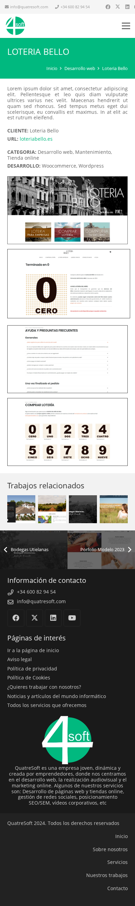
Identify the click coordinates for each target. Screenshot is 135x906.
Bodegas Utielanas (83, 499)
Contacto (117, 888)
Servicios (117, 862)
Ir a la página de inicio (33, 650)
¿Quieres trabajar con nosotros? (44, 687)
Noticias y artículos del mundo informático (56, 696)
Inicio (121, 836)
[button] (126, 25)
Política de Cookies (28, 677)
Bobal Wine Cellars (52, 495)
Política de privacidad (32, 668)
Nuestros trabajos (107, 875)
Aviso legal (19, 659)
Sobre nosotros (110, 849)
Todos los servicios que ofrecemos (47, 705)
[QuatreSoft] (15, 26)
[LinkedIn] (127, 7)
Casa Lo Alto (21, 495)
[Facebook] (108, 7)
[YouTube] (72, 618)
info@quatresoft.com (41, 601)
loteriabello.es (36, 139)
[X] (118, 7)
